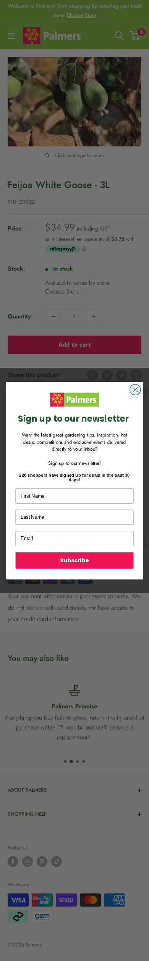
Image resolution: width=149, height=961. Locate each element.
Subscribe (74, 560)
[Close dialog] (135, 389)
